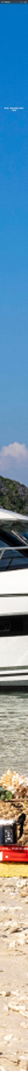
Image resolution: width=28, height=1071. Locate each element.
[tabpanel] (14, 535)
